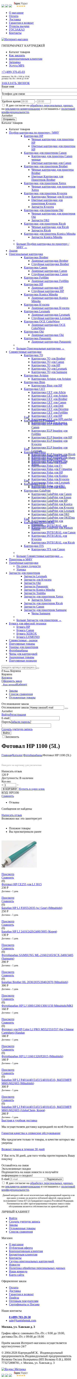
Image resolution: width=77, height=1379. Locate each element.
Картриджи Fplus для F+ (46, 465)
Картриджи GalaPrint (37, 490)
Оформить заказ (11, 681)
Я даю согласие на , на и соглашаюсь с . (38, 109)
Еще (26, 417)
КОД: (4, 792)
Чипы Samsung (40, 613)
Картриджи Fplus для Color (48, 459)
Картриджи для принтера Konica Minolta (50, 233)
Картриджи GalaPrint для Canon (51, 494)
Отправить (9, 119)
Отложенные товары (22, 697)
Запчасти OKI (40, 220)
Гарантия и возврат (21, 22)
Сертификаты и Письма (24, 1304)
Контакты (15, 32)
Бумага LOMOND (28, 637)
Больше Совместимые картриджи (39, 556)
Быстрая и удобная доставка (19, 1120)
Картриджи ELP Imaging (39, 420)
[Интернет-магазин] (14, 39)
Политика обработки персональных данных (37, 1268)
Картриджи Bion (34, 382)
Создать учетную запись (17, 729)
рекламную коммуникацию (22, 108)
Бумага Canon (25, 630)
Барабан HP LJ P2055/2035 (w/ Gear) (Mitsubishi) (31, 907)
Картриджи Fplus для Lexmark (50, 482)
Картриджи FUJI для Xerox (48, 487)
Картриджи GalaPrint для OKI (50, 514)
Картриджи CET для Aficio (48, 392)
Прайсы (14, 1297)
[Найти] (37, 668)
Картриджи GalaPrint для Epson (51, 497)
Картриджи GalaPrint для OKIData (53, 517)
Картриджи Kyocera (36, 304)
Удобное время (10, 101)
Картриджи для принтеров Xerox (45, 183)
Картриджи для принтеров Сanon (45, 152)
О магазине (16, 12)
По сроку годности (28, 566)
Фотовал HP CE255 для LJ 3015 (21, 884)
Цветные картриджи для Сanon (51, 163)
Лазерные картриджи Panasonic (51, 341)
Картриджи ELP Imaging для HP (51, 437)
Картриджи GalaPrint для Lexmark (52, 510)
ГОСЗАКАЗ (16, 29)
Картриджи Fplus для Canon (49, 455)
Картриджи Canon (35, 267)
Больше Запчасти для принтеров (38, 620)
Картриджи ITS (34, 545)
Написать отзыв (11, 815)
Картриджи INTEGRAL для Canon (53, 532)
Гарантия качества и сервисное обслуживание (30, 1133)
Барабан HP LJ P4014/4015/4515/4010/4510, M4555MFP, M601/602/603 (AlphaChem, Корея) (36, 1108)
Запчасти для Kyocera (37, 579)
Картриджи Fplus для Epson (49, 462)
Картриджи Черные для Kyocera (51, 196)
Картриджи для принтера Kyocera (45, 193)
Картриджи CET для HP (46, 415)
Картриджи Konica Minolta (41, 294)
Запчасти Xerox (41, 599)
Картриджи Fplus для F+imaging (51, 469)
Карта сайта (16, 1274)
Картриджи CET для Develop (49, 409)
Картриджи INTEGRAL (39, 522)
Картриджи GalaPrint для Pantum (52, 527)
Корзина (6, 677)
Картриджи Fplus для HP (47, 472)
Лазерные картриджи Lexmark (50, 314)
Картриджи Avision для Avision (51, 378)
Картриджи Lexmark (37, 311)
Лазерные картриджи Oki (47, 335)
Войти (5, 714)
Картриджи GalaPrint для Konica (51, 504)
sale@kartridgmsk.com (22, 1320)
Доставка (15, 19)
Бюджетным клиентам (23, 1254)
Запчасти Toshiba (35, 593)
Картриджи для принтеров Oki (43, 210)
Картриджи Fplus (35, 452)
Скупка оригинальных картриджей (31, 1261)
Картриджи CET (34, 388)
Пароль (6, 721)
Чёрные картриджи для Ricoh (50, 227)
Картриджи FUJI (34, 483)
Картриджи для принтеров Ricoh (45, 223)
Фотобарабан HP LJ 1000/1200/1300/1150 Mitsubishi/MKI (37, 1005)
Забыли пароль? (21, 721)
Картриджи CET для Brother (49, 399)
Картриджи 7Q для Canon (47, 361)
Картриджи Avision (36, 375)
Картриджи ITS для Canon (48, 549)
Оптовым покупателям (23, 1301)
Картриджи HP (33, 136)
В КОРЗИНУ (10, 789)
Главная (6, 755)
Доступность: (10, 778)
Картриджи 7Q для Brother (48, 358)
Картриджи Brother (36, 257)
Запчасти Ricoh (41, 230)
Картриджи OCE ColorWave (42, 321)
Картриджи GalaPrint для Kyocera (52, 507)
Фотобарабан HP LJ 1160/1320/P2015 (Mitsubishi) (32, 1056)
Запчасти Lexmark (35, 576)
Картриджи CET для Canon (48, 402)
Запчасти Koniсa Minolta (46, 237)
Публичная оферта (21, 1247)
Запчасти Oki (32, 583)
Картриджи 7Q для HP (45, 365)
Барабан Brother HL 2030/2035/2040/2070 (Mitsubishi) (34, 982)
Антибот (7, 115)
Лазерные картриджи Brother (49, 260)
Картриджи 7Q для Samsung (49, 372)
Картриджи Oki (34, 331)
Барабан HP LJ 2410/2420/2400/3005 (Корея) (29, 931)
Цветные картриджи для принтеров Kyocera (47, 201)
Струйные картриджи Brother (50, 264)
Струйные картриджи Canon (49, 274)
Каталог (17, 755)
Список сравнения (21, 694)
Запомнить (12, 736)
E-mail (5, 718)
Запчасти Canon (34, 606)
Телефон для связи (13, 93)
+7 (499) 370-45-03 (13, 71)
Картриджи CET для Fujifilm (49, 412)
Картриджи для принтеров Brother (46, 166)
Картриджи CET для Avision (49, 395)
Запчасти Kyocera (42, 206)
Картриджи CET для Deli (47, 405)
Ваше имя (7, 86)
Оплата (13, 16)
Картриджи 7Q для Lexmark (49, 368)
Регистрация (18, 714)
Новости (14, 1264)
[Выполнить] (66, 708)
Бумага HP (23, 626)
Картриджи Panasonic (37, 338)
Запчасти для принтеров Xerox (43, 596)
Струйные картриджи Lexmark (51, 318)
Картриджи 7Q (33, 355)
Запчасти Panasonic (36, 586)
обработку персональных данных (51, 105)
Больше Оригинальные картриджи (40, 348)
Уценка (21, 569)
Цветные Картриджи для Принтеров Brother (47, 178)
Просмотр (7, 874)
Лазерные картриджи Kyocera (50, 308)
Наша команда (18, 1271)
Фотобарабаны (32, 755)
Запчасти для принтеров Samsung (45, 610)
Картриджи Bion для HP (46, 385)
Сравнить (7, 796)
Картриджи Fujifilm (36, 277)
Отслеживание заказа (15, 707)
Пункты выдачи (19, 26)
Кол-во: (6, 781)
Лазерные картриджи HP (47, 287)
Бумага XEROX (26, 633)
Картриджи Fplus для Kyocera (50, 479)
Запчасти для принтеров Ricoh (43, 603)
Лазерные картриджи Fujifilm (50, 281)
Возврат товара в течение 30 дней (23, 1149)
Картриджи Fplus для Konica (49, 475)
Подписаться (54, 1179)
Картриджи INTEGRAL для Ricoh (53, 542)
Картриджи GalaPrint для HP (49, 500)
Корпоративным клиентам (26, 1251)
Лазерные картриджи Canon (49, 270)
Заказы (13, 690)
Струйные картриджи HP (47, 291)
